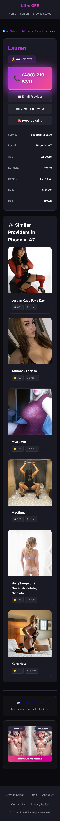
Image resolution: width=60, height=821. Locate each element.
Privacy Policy (40, 804)
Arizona (26, 31)
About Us (48, 794)
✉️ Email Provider (30, 96)
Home (12, 13)
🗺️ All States (10, 31)
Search (24, 13)
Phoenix (39, 31)
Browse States (42, 13)
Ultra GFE (30, 5)
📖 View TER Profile (30, 109)
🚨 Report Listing (30, 120)
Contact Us (18, 804)
